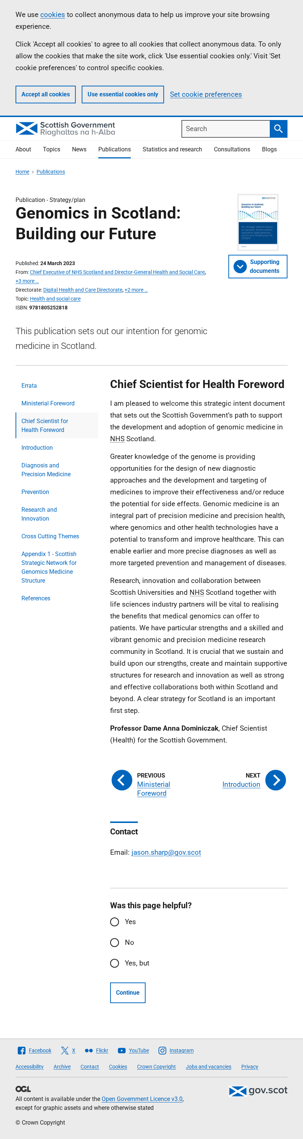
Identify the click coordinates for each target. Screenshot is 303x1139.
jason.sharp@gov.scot (166, 852)
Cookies (118, 1067)
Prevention (35, 491)
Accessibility (30, 1067)
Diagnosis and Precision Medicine (46, 470)
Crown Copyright (156, 1067)
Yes (130, 921)
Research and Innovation (39, 514)
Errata (29, 385)
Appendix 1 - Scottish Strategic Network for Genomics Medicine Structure (48, 567)
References (35, 598)
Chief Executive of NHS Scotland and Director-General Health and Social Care (117, 272)
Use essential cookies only (123, 94)
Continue (128, 992)
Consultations (232, 149)
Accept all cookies (45, 94)
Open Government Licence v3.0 (142, 1098)
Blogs (269, 149)
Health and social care (55, 299)
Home (22, 172)
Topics (51, 149)
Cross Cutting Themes (50, 536)
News (79, 149)
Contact (90, 1067)
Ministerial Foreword (48, 403)
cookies (52, 14)
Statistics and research (172, 149)
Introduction (37, 447)
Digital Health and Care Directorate (82, 290)
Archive (62, 1067)
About (23, 149)
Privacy (249, 1067)
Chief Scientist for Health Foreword (44, 425)
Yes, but (137, 963)
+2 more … (136, 290)
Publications (114, 149)
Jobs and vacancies (208, 1067)
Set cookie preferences (206, 94)
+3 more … (27, 281)
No (129, 942)
